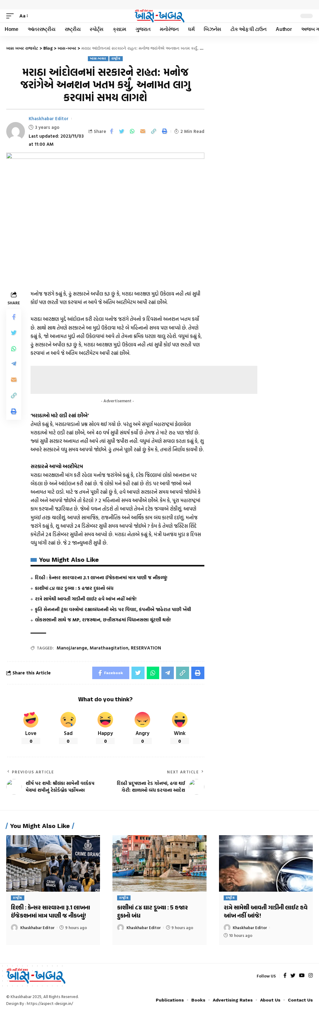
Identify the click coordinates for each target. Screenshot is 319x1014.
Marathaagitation (109, 647)
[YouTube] (302, 975)
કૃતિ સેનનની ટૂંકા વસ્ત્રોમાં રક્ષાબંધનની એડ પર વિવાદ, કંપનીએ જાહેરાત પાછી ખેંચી (113, 609)
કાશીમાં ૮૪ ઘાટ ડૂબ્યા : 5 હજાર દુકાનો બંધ (74, 588)
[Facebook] (285, 975)
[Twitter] (292, 975)
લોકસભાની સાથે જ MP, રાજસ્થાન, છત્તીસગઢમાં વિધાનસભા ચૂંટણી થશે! (103, 619)
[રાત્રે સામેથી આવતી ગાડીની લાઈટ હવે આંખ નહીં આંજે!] (266, 863)
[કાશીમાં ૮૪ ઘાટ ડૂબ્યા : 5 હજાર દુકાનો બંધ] (159, 863)
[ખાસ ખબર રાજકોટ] (159, 15)
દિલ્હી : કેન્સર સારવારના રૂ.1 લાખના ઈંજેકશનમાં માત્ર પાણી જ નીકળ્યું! (101, 577)
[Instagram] (310, 975)
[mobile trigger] (11, 16)
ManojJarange (72, 647)
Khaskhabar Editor (49, 118)
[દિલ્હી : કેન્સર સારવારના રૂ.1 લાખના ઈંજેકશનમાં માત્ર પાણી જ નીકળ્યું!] (53, 863)
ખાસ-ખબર (98, 58)
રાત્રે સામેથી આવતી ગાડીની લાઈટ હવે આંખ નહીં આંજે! (85, 598)
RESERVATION (146, 647)
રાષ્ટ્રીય (116, 58)
